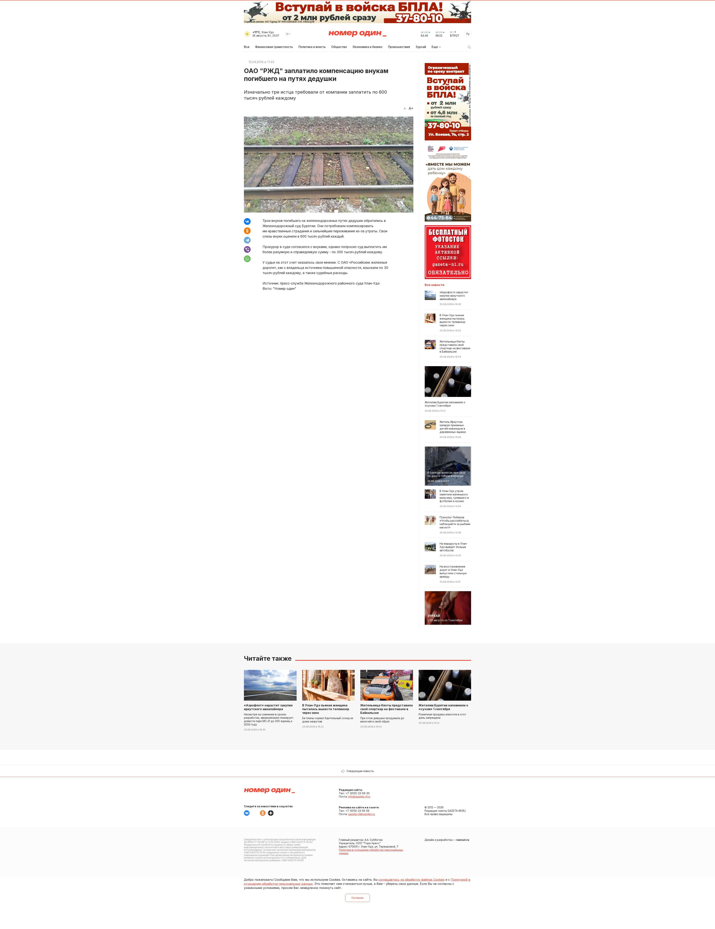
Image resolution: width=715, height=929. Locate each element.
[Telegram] (247, 240)
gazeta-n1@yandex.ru (361, 814)
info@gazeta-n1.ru (359, 796)
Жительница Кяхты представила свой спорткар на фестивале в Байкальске (386, 709)
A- (405, 108)
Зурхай (421, 47)
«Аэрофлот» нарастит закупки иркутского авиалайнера (268, 707)
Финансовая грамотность (274, 47)
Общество (339, 47)
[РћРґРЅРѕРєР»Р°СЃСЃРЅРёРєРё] (247, 230)
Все (247, 47)
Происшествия (399, 47)
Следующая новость (360, 771)
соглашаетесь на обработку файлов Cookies (411, 879)
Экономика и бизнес (367, 47)
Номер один (357, 34)
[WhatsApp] (247, 258)
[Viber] (247, 249)
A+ (411, 108)
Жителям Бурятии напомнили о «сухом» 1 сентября (443, 707)
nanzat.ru (462, 839)
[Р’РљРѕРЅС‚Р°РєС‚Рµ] (247, 221)
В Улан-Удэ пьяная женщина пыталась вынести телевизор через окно (325, 709)
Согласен (357, 897)
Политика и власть (312, 47)
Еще (435, 47)
